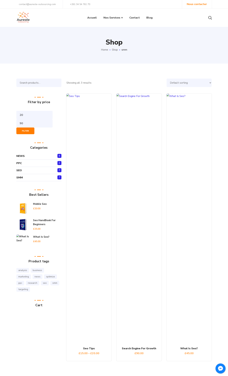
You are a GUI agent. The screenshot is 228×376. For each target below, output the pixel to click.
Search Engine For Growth (139, 348)
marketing (23, 276)
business (37, 270)
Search (58, 83)
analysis (22, 270)
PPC (19, 163)
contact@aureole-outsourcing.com (37, 4)
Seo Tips (89, 348)
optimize (50, 276)
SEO (19, 170)
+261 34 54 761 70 (80, 4)
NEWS (20, 156)
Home (104, 50)
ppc (20, 283)
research (32, 283)
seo (45, 283)
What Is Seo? (189, 348)
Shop (115, 50)
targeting (23, 289)
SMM (19, 177)
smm (54, 283)
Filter (25, 131)
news (37, 276)
